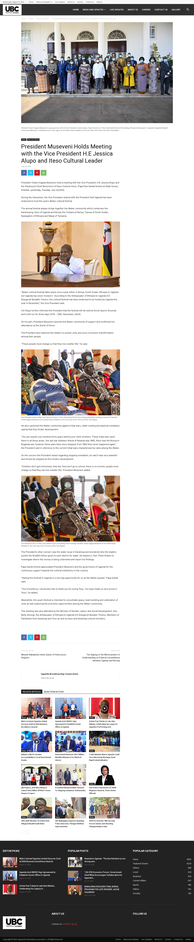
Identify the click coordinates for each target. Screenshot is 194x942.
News (31, 18)
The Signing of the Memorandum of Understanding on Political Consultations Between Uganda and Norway (101, 657)
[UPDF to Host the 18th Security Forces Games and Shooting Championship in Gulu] (104, 807)
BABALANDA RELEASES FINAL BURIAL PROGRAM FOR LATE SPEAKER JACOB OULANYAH (101, 889)
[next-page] (27, 832)
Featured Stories (42, 18)
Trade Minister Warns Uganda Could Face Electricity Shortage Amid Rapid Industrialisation (104, 757)
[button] (187, 10)
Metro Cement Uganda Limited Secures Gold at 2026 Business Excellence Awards (34, 724)
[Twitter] (30, 173)
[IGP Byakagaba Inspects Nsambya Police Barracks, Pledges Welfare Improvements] (70, 807)
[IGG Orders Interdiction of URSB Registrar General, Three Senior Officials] (104, 774)
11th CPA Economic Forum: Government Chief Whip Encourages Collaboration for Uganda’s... (103, 875)
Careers (80, 2)
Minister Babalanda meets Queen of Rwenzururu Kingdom (43, 656)
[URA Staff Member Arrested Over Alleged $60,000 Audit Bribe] (36, 807)
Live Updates (60, 2)
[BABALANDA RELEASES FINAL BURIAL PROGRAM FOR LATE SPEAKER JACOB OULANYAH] (75, 890)
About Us (71, 2)
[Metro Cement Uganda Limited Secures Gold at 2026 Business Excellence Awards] (36, 708)
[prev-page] (23, 832)
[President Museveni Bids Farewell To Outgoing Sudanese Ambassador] (70, 774)
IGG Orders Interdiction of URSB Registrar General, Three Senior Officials (102, 790)
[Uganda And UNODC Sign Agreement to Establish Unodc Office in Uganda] (70, 708)
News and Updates (43, 2)
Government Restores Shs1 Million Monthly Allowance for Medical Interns (69, 757)
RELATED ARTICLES (32, 692)
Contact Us (90, 2)
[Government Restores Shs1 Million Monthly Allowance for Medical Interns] (70, 741)
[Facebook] (24, 173)
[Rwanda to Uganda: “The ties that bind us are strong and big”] (75, 862)
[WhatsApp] (43, 173)
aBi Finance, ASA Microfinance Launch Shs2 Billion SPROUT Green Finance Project (36, 790)
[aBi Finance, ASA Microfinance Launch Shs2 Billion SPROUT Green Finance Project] (36, 774)
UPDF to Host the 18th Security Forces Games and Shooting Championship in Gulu (102, 824)
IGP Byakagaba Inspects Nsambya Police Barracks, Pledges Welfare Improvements (69, 824)
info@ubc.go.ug (70, 924)
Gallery (99, 2)
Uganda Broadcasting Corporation (59, 673)
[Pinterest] (37, 173)
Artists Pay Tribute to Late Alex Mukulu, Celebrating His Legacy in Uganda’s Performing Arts (103, 724)
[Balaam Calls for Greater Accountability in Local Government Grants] (36, 741)
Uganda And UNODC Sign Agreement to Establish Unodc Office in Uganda (68, 724)
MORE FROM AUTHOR (54, 692)
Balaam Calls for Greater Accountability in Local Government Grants (36, 757)
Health (58, 751)
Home (31, 2)
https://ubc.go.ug (47, 678)
